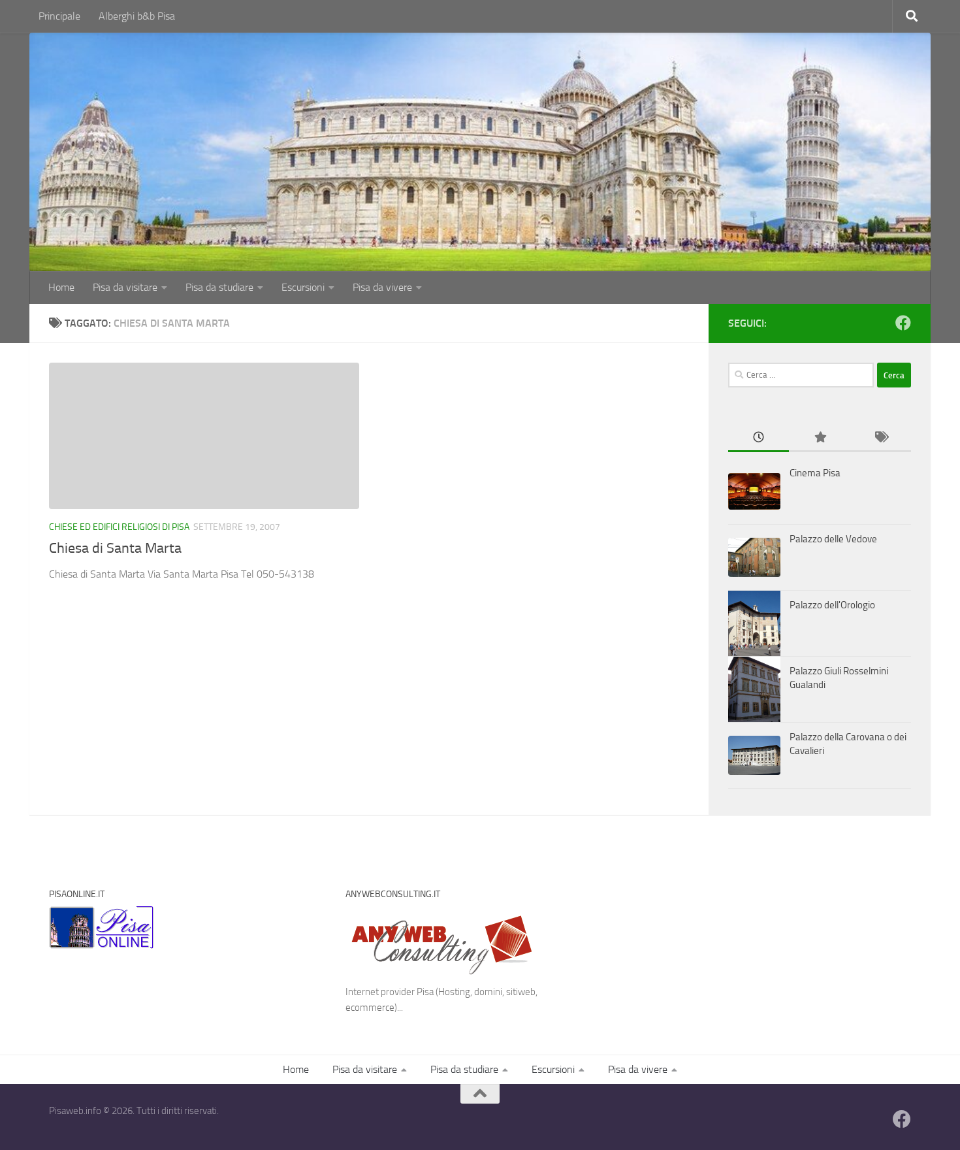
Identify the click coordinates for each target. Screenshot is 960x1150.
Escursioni (303, 287)
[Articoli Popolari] (819, 438)
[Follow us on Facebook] (903, 323)
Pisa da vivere (382, 287)
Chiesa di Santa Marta (115, 548)
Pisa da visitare (125, 287)
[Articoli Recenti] (758, 438)
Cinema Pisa (815, 473)
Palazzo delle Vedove (833, 539)
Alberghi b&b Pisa (137, 16)
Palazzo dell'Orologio (832, 605)
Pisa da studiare (219, 287)
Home (61, 287)
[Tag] (880, 438)
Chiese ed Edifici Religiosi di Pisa (119, 527)
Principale (59, 16)
